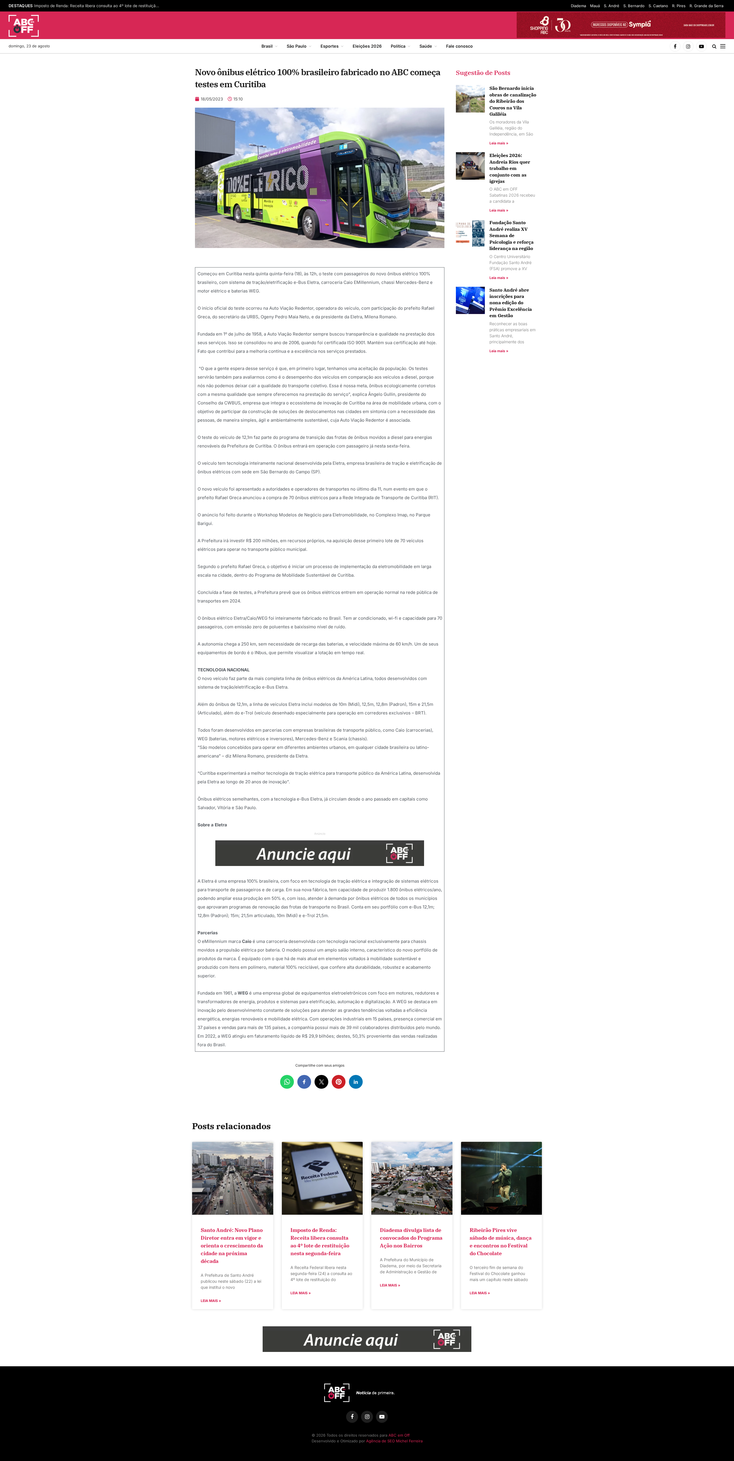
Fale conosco (459, 46)
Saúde (425, 46)
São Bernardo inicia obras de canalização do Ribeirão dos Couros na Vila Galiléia (512, 101)
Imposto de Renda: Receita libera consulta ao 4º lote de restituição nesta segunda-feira (98, 5)
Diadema (578, 5)
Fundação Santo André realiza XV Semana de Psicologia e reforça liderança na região (511, 235)
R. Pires (679, 5)
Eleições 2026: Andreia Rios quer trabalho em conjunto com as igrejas (509, 168)
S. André (611, 5)
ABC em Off (399, 1435)
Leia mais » (498, 143)
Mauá (595, 5)
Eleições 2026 (367, 46)
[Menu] (722, 46)
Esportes (330, 46)
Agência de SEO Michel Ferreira (394, 1441)
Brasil (267, 46)
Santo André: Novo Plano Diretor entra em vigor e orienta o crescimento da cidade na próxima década (232, 1245)
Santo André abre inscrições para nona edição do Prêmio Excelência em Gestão (510, 303)
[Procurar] (714, 46)
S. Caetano (658, 5)
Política (398, 46)
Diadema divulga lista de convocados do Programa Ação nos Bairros (411, 1238)
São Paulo (297, 46)
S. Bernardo (634, 5)
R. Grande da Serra (706, 5)
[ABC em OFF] (24, 26)
